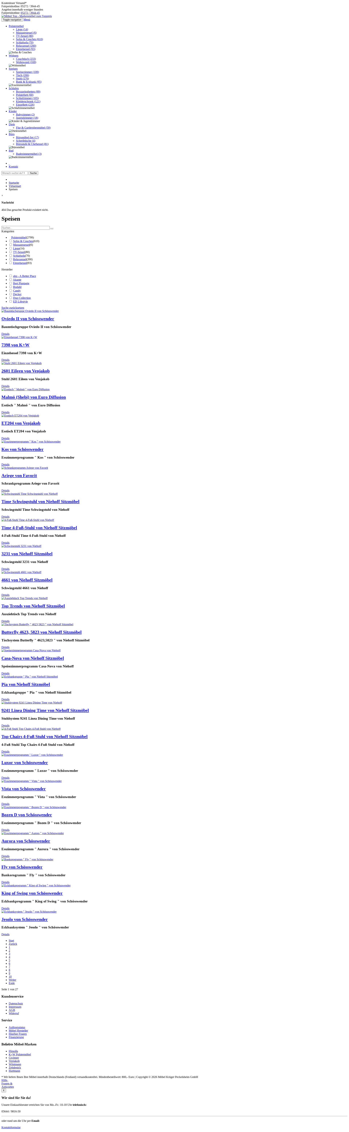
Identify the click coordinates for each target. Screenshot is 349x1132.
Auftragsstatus (17, 1027)
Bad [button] (11, 150)
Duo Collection (22, 297)
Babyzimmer (25, 114)
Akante (17, 279)
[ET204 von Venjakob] (20, 415)
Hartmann (14, 1070)
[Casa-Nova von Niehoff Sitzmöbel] (31, 650)
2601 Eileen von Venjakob (25, 371)
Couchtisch (26, 58)
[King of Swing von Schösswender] (36, 885)
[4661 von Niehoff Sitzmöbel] (21, 572)
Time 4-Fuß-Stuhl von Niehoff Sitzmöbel (39, 527)
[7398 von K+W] (19, 337)
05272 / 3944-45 (30, 12)
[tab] (174, 231)
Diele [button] (12, 124)
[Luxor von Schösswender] (32, 754)
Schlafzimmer (27, 98)
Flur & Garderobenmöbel (33, 127)
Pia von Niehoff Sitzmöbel (25, 684)
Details (5, 333)
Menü (26, 19)
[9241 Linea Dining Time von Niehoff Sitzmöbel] (31, 702)
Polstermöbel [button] (16, 26)
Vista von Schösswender (23, 788)
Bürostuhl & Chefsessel (32, 144)
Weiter (12, 979)
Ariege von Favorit (19, 475)
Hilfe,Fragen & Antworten (7, 1083)
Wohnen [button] (13, 55)
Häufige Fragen (18, 1033)
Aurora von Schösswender (25, 841)
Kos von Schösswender (22, 449)
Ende (12, 983)
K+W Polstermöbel (20, 1054)
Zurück (13, 943)
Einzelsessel (25, 49)
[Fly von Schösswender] (27, 859)
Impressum (15, 1006)
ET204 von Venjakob (20, 423)
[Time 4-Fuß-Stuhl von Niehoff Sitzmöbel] (27, 520)
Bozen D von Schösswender (26, 814)
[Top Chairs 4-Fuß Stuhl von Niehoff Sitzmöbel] (31, 728)
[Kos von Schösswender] (31, 441)
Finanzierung (16, 1037)
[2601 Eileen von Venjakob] (21, 363)
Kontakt (13, 166)
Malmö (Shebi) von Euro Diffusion (33, 397)
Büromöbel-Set (27, 137)
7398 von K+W (15, 345)
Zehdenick (15, 1067)
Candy (17, 290)
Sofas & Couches (29, 39)
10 (10, 976)
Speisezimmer (27, 71)
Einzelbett (25, 104)
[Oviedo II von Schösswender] (30, 311)
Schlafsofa (24, 42)
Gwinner (14, 1057)
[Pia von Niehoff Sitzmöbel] (29, 676)
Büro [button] (12, 134)
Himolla (13, 1051)
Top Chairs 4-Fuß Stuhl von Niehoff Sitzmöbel (44, 736)
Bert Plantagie (21, 283)
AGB (12, 1010)
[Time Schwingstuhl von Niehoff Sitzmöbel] (29, 493)
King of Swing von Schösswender (32, 893)
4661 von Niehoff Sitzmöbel (27, 580)
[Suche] (51, 228)
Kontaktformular (11, 1127)
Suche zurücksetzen (12, 307)
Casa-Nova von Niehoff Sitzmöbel (32, 658)
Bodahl (17, 287)
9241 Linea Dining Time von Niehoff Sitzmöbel (45, 710)
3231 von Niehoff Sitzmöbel (27, 553)
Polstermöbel (18, 237)
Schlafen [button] (14, 88)
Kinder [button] (13, 111)
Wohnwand (26, 62)
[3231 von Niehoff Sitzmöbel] (21, 546)
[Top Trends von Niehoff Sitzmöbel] (24, 598)
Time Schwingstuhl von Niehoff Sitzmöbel (40, 501)
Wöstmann (15, 1064)
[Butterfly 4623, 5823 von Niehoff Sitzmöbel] (37, 624)
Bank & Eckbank (28, 81)
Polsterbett (24, 94)
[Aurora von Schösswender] (32, 833)
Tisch (22, 75)
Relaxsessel (26, 45)
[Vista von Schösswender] (31, 781)
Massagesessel (26, 32)
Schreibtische (25, 140)
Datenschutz (16, 1003)
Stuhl (22, 78)
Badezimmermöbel (29, 153)
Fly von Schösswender (22, 867)
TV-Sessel (24, 35)
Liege (22, 29)
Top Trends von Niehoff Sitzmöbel (33, 606)
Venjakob (14, 1061)
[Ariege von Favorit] (24, 467)
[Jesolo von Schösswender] (29, 911)
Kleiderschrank (28, 101)
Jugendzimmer (27, 117)
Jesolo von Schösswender (24, 919)
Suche (33, 173)
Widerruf (14, 1013)
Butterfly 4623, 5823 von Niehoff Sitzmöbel (41, 632)
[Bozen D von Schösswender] (33, 807)
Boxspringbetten (28, 91)
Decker (17, 294)
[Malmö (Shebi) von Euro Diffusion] (25, 389)
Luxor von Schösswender (24, 762)
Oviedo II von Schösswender (27, 318)
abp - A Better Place (24, 276)
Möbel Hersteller (18, 1030)
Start (11, 940)
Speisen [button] (13, 68)
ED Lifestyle (20, 301)
